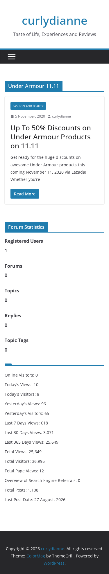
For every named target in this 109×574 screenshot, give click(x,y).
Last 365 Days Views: (25, 442)
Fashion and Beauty (28, 106)
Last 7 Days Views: (23, 423)
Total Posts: (16, 490)
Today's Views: (19, 384)
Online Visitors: (20, 375)
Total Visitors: (18, 461)
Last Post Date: (19, 499)
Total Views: (17, 451)
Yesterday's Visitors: (24, 413)
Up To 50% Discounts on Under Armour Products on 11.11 (50, 136)
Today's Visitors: (21, 394)
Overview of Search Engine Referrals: (41, 480)
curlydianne (54, 20)
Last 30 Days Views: (24, 432)
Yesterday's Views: (23, 403)
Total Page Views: (22, 471)
